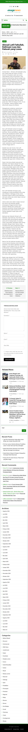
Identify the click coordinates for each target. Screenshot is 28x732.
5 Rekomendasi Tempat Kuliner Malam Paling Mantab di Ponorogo (14, 500)
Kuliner (4, 667)
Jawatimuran (6, 650)
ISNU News (5, 647)
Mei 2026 (5, 520)
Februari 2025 (6, 564)
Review (4, 703)
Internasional (6, 644)
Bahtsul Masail (6, 638)
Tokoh (4, 41)
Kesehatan (5, 656)
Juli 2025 (5, 549)
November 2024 (6, 573)
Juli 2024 (5, 585)
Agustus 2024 (6, 582)
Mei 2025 (5, 555)
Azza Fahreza (13, 381)
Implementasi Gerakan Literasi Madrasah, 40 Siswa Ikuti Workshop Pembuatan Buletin (13, 470)
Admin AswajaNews (8, 52)
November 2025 (6, 538)
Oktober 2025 (6, 541)
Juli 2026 (5, 514)
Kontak (22, 729)
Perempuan (5, 688)
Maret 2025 (5, 561)
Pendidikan (5, 685)
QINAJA (5, 484)
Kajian (4, 653)
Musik (4, 670)
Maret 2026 (5, 526)
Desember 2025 (6, 535)
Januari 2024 (6, 603)
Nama (6, 333)
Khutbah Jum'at (6, 659)
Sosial (4, 709)
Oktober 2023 (6, 612)
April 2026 (5, 523)
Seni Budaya (6, 706)
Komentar (7, 315)
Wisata (4, 721)
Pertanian (5, 691)
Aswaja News (16, 729)
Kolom (4, 662)
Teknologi (5, 712)
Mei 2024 (5, 591)
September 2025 (7, 543)
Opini (4, 682)
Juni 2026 (5, 517)
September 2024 (7, 579)
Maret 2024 (5, 597)
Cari (3, 428)
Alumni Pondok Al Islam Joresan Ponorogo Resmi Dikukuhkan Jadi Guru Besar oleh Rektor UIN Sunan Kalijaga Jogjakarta (17, 414)
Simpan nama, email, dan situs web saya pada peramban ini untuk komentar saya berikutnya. (13, 353)
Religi (4, 697)
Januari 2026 (6, 532)
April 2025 (5, 558)
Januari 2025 (6, 567)
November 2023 (6, 609)
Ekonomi (5, 641)
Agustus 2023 (6, 617)
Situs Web (6, 345)
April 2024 (5, 594)
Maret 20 (5, 629)
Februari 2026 (6, 529)
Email (5, 339)
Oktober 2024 (6, 576)
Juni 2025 (5, 552)
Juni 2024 (5, 588)
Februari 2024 (6, 600)
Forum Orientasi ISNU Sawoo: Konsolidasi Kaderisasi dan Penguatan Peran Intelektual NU (14, 486)
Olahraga (5, 679)
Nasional (5, 676)
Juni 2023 (5, 623)
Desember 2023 (6, 606)
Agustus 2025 (6, 546)
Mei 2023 (5, 626)
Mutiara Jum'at (6, 673)
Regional (5, 694)
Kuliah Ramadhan (7, 664)
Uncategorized (6, 718)
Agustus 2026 (6, 511)
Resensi (5, 700)
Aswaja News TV (8, 729)
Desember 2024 (6, 570)
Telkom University (7, 498)
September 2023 (7, 615)
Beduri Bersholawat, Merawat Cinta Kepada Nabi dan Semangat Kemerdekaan (12, 1)
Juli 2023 (5, 620)
